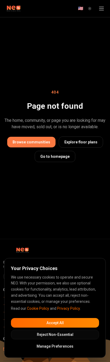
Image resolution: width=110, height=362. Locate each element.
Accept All (55, 323)
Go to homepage (55, 156)
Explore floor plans (80, 142)
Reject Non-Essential (55, 334)
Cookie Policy (38, 308)
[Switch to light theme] (90, 8)
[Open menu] (101, 8)
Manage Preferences (55, 346)
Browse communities (31, 142)
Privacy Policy (68, 308)
